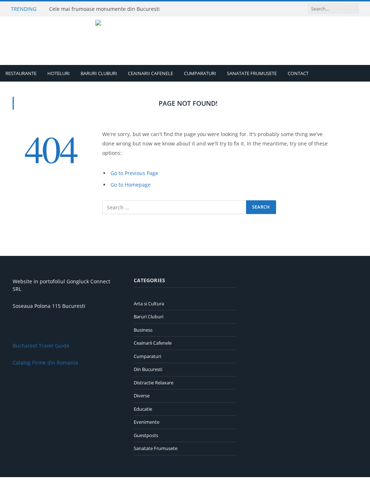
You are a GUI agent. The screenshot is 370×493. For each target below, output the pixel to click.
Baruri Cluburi (99, 73)
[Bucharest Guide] (185, 40)
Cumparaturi (200, 73)
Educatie (143, 409)
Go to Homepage (131, 184)
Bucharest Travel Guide (41, 345)
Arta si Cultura (149, 303)
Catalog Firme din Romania (45, 362)
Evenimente (146, 422)
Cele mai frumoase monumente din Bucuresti (104, 9)
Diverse (142, 395)
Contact (298, 73)
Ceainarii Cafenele (150, 73)
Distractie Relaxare (153, 382)
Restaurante (20, 73)
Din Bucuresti (148, 369)
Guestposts (146, 435)
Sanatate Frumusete (252, 73)
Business (143, 330)
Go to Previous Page (134, 173)
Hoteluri (58, 73)
